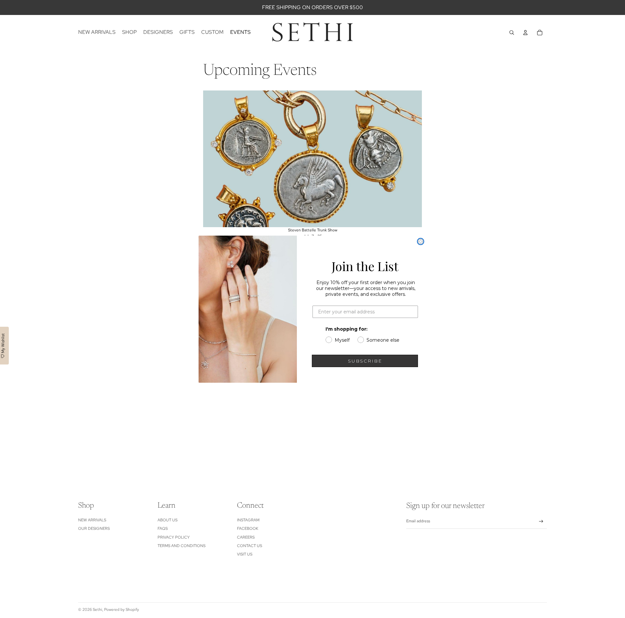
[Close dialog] (420, 241)
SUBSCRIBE (365, 361)
